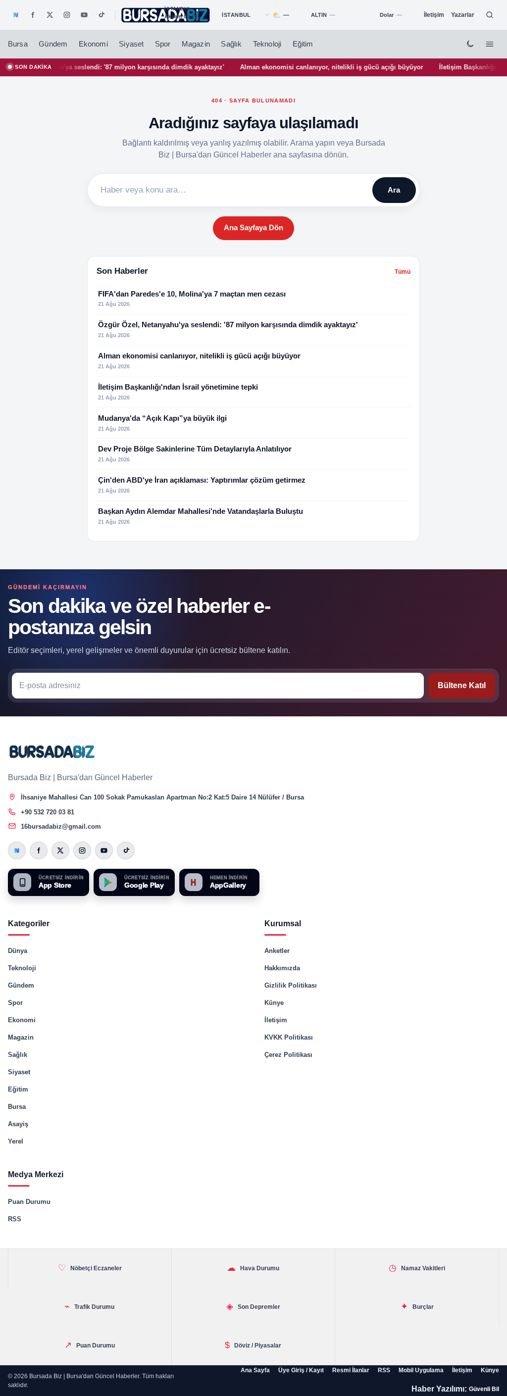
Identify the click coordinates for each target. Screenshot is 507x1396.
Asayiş (18, 1124)
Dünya (17, 950)
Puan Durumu (29, 1201)
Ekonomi (93, 44)
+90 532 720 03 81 (47, 812)
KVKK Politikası (288, 1037)
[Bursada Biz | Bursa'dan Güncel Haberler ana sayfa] (52, 751)
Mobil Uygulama (421, 1370)
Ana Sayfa (255, 1370)
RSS (14, 1219)
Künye (274, 1002)
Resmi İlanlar (350, 1370)
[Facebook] (33, 15)
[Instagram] (67, 15)
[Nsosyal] (16, 15)
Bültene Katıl (462, 685)
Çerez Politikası (288, 1054)
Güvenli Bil (484, 1389)
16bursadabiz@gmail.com (61, 826)
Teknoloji (267, 44)
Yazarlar (462, 14)
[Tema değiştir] (469, 44)
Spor (163, 44)
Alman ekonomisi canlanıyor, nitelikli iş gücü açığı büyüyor (304, 67)
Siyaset (131, 44)
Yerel (15, 1141)
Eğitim (303, 44)
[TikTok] (101, 15)
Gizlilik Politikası (290, 985)
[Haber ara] (489, 14)
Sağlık (231, 44)
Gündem (53, 44)
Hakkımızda (282, 968)
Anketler (277, 950)
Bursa (18, 44)
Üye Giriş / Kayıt (301, 1370)
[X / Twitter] (50, 15)
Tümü (402, 271)
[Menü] (489, 44)
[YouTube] (84, 15)
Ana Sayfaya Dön (253, 227)
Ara (394, 190)
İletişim (434, 14)
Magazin (196, 44)
